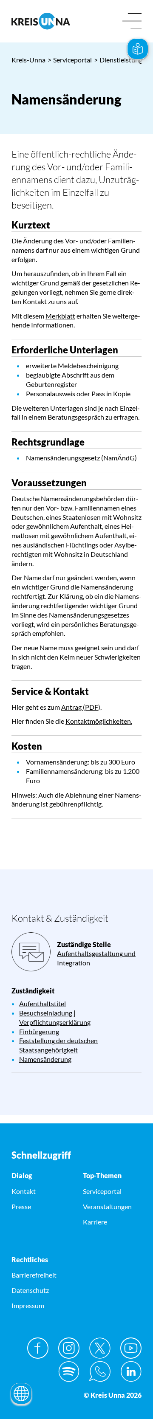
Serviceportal (70, 60)
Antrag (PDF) (80, 707)
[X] (99, 1348)
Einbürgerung (39, 1031)
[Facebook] (37, 1348)
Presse (21, 1206)
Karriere (95, 1222)
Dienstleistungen (122, 60)
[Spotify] (68, 1371)
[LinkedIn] (131, 1371)
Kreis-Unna (28, 60)
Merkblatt (60, 316)
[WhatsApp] (99, 1371)
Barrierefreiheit (34, 1275)
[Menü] (132, 21)
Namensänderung (45, 1059)
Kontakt (23, 1191)
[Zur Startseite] (40, 21)
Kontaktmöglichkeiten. (98, 721)
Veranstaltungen (107, 1206)
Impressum (27, 1305)
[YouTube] (131, 1348)
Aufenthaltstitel (42, 1003)
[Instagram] (68, 1348)
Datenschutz (30, 1290)
